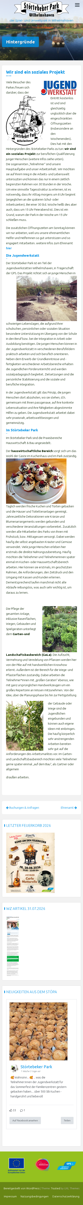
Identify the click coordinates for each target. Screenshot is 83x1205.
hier (9, 248)
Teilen (67, 1120)
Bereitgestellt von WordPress (21, 1188)
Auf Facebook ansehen (25, 1120)
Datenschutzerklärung (65, 1196)
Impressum (10, 1196)
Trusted (55, 1188)
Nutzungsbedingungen (35, 1196)
